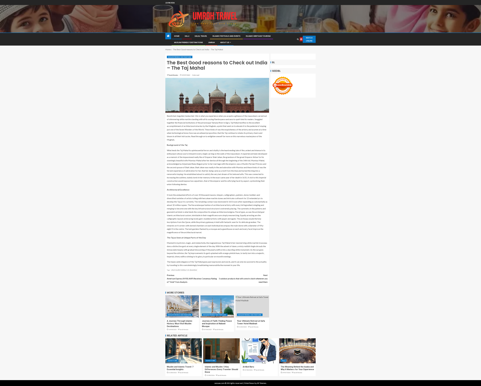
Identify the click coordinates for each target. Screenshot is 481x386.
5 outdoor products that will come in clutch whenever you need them (243, 278)
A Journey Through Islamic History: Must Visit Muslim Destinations (179, 324)
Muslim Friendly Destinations (188, 42)
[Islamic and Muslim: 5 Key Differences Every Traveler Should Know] (221, 350)
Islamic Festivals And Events (226, 36)
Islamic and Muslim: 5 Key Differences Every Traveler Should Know (221, 369)
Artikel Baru (248, 367)
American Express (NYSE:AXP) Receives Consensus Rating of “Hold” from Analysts (192, 278)
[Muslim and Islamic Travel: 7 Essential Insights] (183, 350)
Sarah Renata (173, 75)
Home (176, 36)
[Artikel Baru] (259, 350)
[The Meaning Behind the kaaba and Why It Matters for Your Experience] (297, 350)
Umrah (211, 42)
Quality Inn (172, 360)
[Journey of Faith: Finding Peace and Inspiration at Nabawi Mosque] (217, 306)
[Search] (298, 39)
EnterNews (249, 383)
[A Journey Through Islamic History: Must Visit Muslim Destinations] (182, 306)
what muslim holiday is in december (184, 270)
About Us (224, 42)
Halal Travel (201, 36)
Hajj (187, 36)
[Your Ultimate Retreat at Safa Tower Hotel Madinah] (252, 306)
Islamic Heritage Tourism (258, 36)
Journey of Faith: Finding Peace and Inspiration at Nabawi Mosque (217, 324)
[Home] (168, 36)
